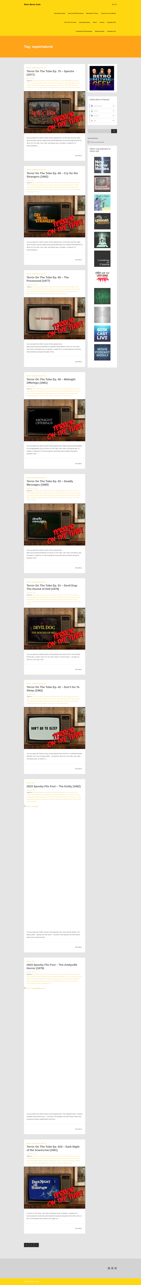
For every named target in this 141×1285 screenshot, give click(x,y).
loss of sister (39, 698)
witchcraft (68, 395)
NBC (50, 291)
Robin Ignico (60, 701)
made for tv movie (63, 83)
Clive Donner (47, 80)
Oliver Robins (34, 701)
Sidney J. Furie (76, 797)
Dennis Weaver (53, 696)
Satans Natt (67, 393)
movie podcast (40, 85)
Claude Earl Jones (56, 1156)
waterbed (77, 87)
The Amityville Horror (46, 983)
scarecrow (64, 1160)
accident (41, 286)
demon (53, 974)
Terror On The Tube (70, 22)
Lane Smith (54, 1158)
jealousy (71, 388)
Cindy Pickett (60, 182)
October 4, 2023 (31, 972)
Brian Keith (51, 182)
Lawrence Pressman (56, 185)
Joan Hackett (66, 289)
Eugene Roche (75, 286)
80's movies (36, 182)
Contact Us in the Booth (108, 13)
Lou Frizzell (67, 597)
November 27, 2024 (32, 488)
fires (33, 289)
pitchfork (41, 1160)
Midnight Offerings (67, 391)
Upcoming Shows (84, 22)
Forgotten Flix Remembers (84, 31)
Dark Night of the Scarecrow (69, 1156)
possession (65, 599)
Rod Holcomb (60, 393)
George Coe (38, 794)
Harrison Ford (38, 289)
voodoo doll (71, 87)
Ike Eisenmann (44, 597)
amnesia (44, 490)
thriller (44, 87)
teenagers (34, 395)
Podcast (29, 67)
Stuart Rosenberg (56, 981)
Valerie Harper (64, 703)
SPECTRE (67, 85)
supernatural (74, 85)
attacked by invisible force (46, 792)
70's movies (36, 80)
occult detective (49, 85)
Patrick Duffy (71, 187)
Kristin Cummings (31, 698)
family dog (76, 595)
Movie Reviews (99, 31)
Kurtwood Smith (43, 493)
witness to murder (31, 499)
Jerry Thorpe (59, 289)
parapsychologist (31, 797)
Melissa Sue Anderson (56, 391)
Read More (78, 155)
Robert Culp (61, 85)
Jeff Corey (42, 185)
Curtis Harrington (52, 595)
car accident (45, 696)
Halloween (35, 1158)
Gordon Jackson (31, 83)
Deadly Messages (59, 490)
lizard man (55, 83)
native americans (63, 187)
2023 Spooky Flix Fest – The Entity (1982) (54, 786)
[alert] (102, 142)
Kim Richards (60, 597)
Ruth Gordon (67, 701)
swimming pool (47, 497)
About (95, 22)
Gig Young (76, 80)
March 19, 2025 (31, 386)
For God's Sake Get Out (68, 974)
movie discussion (60, 794)
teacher (28, 293)
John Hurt (49, 83)
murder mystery (39, 495)
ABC (40, 388)
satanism (29, 601)
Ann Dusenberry (56, 286)
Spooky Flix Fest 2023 (49, 799)
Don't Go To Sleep (62, 696)
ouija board (55, 495)
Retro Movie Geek (32, 4)
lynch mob (66, 1158)
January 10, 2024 (31, 694)
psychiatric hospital (68, 495)
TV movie (57, 87)
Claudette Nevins (65, 286)
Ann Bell (41, 80)
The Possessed (46, 293)
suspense (29, 87)
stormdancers (45, 189)
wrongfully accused (67, 1163)
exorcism (29, 289)
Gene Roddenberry (68, 80)
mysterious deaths (53, 187)
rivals (54, 393)
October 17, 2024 (31, 592)
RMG (33, 783)
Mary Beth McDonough (43, 391)
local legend (66, 185)
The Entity (33, 801)
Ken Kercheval (52, 597)
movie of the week (31, 85)
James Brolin (53, 976)
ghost (69, 696)
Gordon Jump (54, 388)
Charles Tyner (51, 490)
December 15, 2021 (32, 1153)
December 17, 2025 (32, 284)
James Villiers (43, 83)
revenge (50, 1160)
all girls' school (48, 286)
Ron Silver (69, 797)
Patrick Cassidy (44, 393)
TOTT (45, 67)
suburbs (34, 601)
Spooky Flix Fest (38, 799)
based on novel (43, 182)
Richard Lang (53, 701)
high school (62, 388)
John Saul (48, 185)
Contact (101, 22)
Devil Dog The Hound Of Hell (65, 595)
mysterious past (47, 495)
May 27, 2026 (30, 78)
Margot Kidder (60, 976)
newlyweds (49, 978)
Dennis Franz (68, 490)
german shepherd (31, 597)
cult (61, 80)
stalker (28, 497)
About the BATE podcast (75, 13)
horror (37, 83)
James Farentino (50, 289)
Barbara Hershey (57, 792)
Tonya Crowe (44, 1163)
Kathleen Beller (35, 493)
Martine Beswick (31, 599)
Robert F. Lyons (57, 1160)
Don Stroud (58, 974)
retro (51, 797)
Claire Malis (68, 182)
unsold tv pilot (63, 87)
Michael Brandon (62, 493)
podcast (55, 85)
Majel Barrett (72, 83)
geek (32, 794)
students (62, 291)
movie (77, 83)
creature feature (55, 80)
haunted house (33, 976)
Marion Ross (33, 391)
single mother (30, 799)
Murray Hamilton (41, 978)
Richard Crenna (73, 599)
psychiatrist (38, 189)
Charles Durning (46, 1156)
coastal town (74, 182)
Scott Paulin (77, 495)
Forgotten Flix (111, 22)
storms (51, 189)
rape (48, 797)
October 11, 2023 (31, 790)
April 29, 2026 (30, 180)
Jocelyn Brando (46, 1158)
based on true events (68, 792)
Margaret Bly (48, 794)
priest (57, 291)
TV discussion (50, 87)
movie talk (76, 794)
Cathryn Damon (46, 388)
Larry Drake (60, 1158)
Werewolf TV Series (92, 13)
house (76, 696)
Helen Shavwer (41, 976)
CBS (55, 182)
